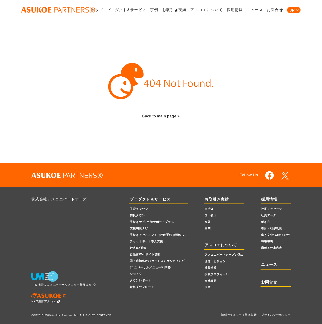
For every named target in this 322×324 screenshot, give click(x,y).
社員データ (268, 215)
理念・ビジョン (215, 261)
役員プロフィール (217, 274)
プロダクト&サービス (126, 10)
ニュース (255, 10)
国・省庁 (211, 215)
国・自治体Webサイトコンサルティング (157, 260)
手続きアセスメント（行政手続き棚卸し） (158, 235)
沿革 (208, 287)
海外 (208, 222)
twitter (286, 176)
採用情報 (235, 10)
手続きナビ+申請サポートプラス (152, 222)
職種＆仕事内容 (271, 247)
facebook (269, 175)
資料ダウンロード (142, 287)
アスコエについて (206, 10)
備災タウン (137, 215)
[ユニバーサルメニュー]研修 (150, 267)
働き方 (265, 222)
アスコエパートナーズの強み (224, 254)
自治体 (209, 209)
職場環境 (267, 241)
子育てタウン (139, 209)
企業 (208, 228)
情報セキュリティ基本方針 (238, 314)
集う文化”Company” (276, 235)
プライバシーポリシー (276, 314)
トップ (97, 10)
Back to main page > (161, 116)
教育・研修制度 (271, 228)
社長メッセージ (271, 209)
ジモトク (136, 273)
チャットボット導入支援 (146, 241)
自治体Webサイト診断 (145, 254)
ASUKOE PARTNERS (58, 10)
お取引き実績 (174, 10)
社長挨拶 (211, 267)
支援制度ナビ (139, 228)
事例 (154, 10)
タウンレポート (140, 280)
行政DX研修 (138, 247)
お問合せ (275, 10)
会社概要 (211, 280)
